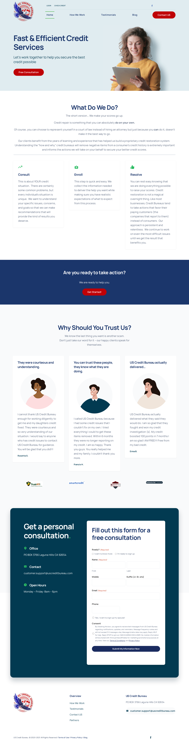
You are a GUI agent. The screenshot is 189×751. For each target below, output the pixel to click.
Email (99, 590)
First (94, 571)
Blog (85, 737)
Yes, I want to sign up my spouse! (110, 617)
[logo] (23, 2)
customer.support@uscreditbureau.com (48, 573)
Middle (95, 576)
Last (129, 571)
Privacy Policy (134, 640)
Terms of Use (63, 737)
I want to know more (102, 553)
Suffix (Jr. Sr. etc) (135, 576)
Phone (95, 604)
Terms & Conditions (117, 640)
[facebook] (152, 6)
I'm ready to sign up (125, 553)
